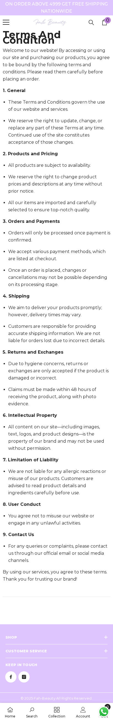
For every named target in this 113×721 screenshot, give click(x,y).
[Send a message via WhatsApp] (103, 711)
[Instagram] (24, 677)
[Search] (91, 22)
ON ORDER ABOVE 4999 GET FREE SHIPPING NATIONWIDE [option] (56, 7)
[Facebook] (10, 677)
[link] (32, 712)
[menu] (6, 22)
